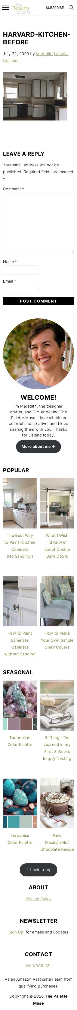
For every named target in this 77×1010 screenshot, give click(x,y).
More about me (36, 446)
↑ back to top (38, 869)
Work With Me (38, 965)
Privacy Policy (38, 898)
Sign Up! (17, 932)
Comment (13, 189)
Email (9, 281)
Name (10, 261)
